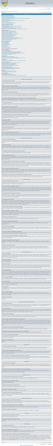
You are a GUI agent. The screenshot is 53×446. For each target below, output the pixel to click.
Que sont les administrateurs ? (6, 49)
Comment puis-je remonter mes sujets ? (7, 39)
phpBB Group (26, 426)
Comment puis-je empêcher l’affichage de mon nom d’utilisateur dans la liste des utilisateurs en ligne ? (16, 18)
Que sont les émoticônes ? (5, 43)
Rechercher (50, 8)
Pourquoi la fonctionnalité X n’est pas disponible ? (9, 74)
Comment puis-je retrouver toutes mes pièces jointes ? (9, 71)
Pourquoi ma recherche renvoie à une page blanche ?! (9, 64)
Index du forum (3, 12)
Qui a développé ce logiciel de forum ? (7, 73)
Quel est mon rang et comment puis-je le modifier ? (9, 28)
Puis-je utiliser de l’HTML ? (5, 42)
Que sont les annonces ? (5, 45)
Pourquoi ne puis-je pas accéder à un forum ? (8, 35)
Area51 (8, 431)
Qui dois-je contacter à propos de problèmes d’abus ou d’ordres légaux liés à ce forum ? (14, 75)
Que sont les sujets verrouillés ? (6, 46)
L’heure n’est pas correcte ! (5, 25)
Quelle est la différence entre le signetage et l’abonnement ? (10, 67)
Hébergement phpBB (30, 445)
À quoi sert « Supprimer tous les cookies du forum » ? (9, 22)
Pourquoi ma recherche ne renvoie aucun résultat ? (9, 63)
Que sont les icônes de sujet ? (6, 47)
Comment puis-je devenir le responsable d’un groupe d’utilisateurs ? (11, 52)
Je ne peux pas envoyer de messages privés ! (8, 56)
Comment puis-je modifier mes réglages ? (7, 24)
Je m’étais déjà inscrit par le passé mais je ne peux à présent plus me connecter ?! (13, 20)
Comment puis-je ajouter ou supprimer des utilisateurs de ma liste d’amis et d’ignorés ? (14, 60)
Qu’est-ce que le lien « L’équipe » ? (7, 54)
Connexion (3, 8)
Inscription (7, 8)
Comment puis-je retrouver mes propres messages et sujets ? (10, 65)
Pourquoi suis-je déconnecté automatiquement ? (8, 17)
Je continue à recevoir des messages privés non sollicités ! (10, 57)
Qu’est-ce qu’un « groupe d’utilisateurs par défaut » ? (9, 53)
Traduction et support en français (24, 445)
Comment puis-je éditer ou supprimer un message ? (9, 31)
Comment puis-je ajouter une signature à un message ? (9, 32)
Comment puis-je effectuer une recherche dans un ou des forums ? (11, 62)
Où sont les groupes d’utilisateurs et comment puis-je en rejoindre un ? (11, 51)
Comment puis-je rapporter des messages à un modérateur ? (10, 37)
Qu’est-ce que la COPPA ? (5, 21)
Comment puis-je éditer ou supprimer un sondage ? (9, 34)
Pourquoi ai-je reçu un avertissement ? (7, 36)
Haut (2, 84)
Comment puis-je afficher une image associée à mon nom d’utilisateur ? (12, 27)
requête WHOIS (25, 435)
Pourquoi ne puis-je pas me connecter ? (7, 16)
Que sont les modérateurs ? (5, 50)
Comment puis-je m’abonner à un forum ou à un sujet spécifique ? (11, 68)
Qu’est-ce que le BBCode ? (5, 41)
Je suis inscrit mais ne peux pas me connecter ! (8, 19)
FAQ (46, 8)
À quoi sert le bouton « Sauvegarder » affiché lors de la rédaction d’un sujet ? (12, 38)
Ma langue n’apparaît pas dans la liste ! (7, 26)
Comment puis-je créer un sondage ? (7, 33)
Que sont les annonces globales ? (6, 44)
